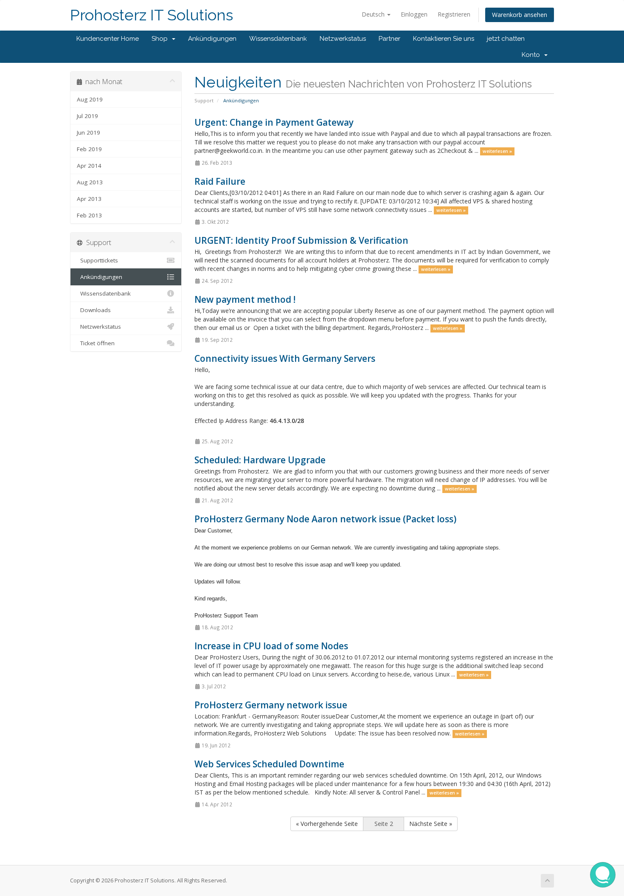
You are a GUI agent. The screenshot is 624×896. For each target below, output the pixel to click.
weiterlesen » (497, 151)
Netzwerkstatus (343, 38)
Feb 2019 (89, 149)
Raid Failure (219, 181)
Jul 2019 (87, 116)
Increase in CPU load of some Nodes (271, 646)
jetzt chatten (506, 38)
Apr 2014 (89, 165)
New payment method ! (244, 299)
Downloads (94, 310)
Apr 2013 (89, 199)
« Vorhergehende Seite (327, 824)
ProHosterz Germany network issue (270, 705)
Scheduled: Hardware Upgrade (260, 460)
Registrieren (454, 14)
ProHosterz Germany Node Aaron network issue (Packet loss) (325, 519)
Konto (532, 55)
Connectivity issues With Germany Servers (284, 358)
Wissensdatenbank (278, 38)
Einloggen (414, 14)
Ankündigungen (212, 38)
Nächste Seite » (430, 824)
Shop (161, 38)
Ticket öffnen (96, 343)
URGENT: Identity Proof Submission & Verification (301, 240)
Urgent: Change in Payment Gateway (274, 122)
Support (204, 100)
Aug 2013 (90, 182)
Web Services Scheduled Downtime (269, 764)
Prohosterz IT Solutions (151, 15)
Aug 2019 (90, 99)
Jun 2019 (88, 132)
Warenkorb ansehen (519, 15)
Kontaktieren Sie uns (443, 38)
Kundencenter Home (107, 38)
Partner (389, 38)
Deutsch (374, 14)
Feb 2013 (89, 215)
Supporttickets (97, 260)
